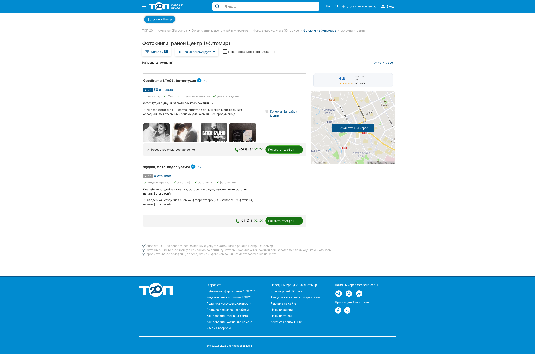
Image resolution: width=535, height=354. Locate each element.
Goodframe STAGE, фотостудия (169, 80)
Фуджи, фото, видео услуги (166, 167)
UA (328, 6)
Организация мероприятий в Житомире (220, 30)
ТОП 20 (147, 30)
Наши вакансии (282, 309)
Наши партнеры (282, 315)
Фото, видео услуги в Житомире (276, 30)
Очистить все (383, 62)
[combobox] (197, 51)
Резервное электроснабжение (251, 52)
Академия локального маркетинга (295, 297)
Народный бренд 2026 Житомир (294, 285)
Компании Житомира (172, 30)
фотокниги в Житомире (319, 30)
